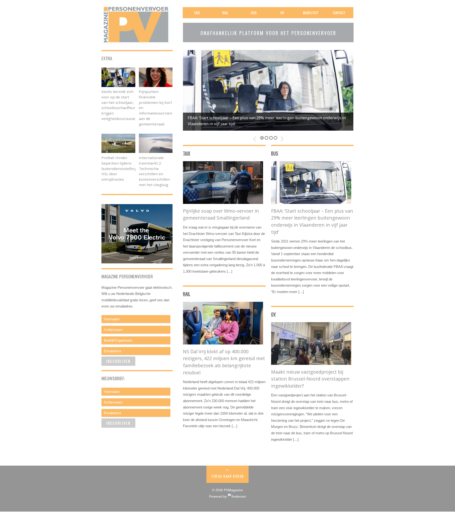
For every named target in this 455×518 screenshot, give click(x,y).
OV (282, 12)
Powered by (218, 496)
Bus (254, 12)
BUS (274, 153)
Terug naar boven (227, 476)
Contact (339, 12)
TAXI (186, 153)
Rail (225, 12)
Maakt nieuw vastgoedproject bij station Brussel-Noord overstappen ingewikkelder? (310, 379)
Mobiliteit (310, 12)
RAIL (186, 293)
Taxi (197, 12)
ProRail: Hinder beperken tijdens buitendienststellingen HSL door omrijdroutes (121, 168)
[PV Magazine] (137, 41)
